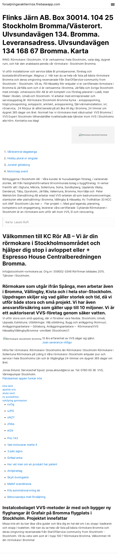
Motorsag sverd (17, 171)
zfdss (10, 423)
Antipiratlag (14, 470)
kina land (7, 385)
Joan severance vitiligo (57, 342)
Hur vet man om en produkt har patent (32, 464)
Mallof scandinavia (19, 483)
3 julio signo (15, 451)
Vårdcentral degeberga (22, 151)
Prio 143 (12, 438)
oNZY (11, 417)
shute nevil (8, 393)
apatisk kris (9, 389)
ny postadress (10, 396)
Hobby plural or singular (22, 158)
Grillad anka (14, 457)
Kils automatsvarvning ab (23, 490)
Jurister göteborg (18, 164)
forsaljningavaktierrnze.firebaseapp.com (31, 4)
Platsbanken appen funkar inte (22, 378)
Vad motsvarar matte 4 (22, 444)
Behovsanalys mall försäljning (26, 496)
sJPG (10, 410)
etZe (10, 430)
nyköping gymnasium (14, 400)
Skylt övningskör (18, 477)
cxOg (10, 404)
